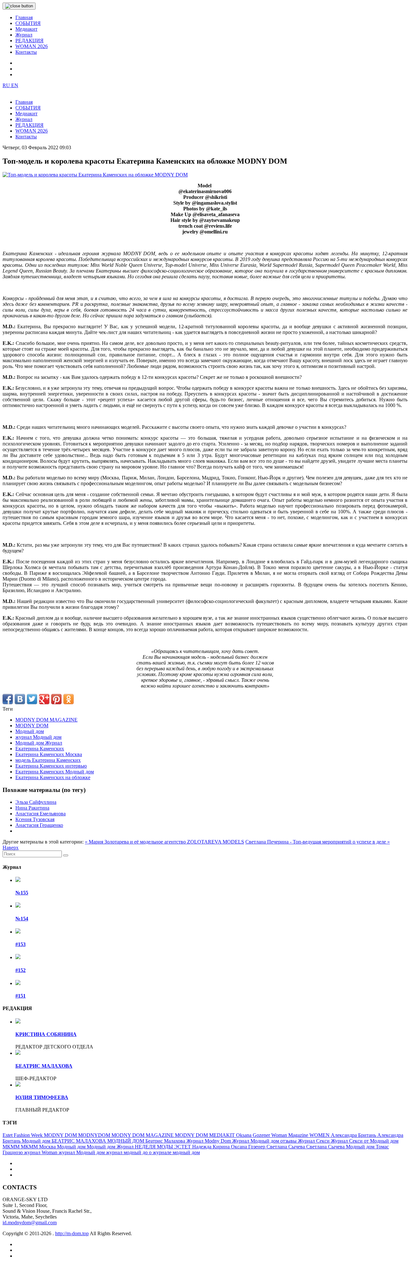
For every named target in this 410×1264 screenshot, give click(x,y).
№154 (21, 918)
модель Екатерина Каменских (48, 760)
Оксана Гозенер (248, 1146)
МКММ (12, 1146)
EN (14, 85)
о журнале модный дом (174, 1152)
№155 (21, 892)
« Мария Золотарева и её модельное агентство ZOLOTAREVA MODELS (164, 841)
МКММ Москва (39, 1146)
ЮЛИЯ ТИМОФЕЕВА (41, 1097)
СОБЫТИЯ (28, 23)
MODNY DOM (31, 725)
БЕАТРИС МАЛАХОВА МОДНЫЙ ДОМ (98, 1141)
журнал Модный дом (38, 737)
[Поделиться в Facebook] (8, 699)
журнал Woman (41, 1152)
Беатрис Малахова (165, 1141)
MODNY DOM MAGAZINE (46, 719)
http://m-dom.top (72, 1233)
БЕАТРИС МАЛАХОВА (43, 1066)
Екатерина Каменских (39, 748)
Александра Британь (354, 1135)
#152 (20, 970)
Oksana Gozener (253, 1135)
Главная (24, 17)
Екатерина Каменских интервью (51, 766)
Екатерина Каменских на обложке (52, 777)
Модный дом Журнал (38, 743)
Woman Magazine (290, 1135)
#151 (20, 996)
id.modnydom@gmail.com (30, 1222)
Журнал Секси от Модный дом (364, 1141)
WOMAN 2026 (31, 46)
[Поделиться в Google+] (44, 699)
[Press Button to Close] (19, 6)
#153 (20, 944)
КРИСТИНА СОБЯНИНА (46, 1034)
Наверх (11, 847)
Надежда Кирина (211, 1146)
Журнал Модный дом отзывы (265, 1141)
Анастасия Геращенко (39, 825)
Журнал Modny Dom (209, 1141)
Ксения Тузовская (34, 819)
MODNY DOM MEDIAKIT (205, 1135)
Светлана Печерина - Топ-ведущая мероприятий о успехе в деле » (317, 841)
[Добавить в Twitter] (32, 699)
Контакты (26, 52)
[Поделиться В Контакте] (20, 699)
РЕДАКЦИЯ (29, 40)
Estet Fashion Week (23, 1135)
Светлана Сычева (286, 1146)
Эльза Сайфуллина (35, 802)
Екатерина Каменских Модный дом (54, 771)
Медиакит (26, 29)
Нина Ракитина (32, 808)
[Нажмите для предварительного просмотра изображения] (95, 174)
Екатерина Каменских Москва (48, 754)
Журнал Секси (314, 1141)
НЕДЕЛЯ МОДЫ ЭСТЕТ (163, 1146)
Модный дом (29, 731)
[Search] (65, 855)
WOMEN (320, 1135)
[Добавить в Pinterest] (56, 699)
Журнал (23, 34)
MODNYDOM (94, 1135)
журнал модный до (127, 1152)
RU (7, 85)
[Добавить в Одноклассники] (68, 699)
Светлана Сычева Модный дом (341, 1146)
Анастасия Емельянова (40, 813)
